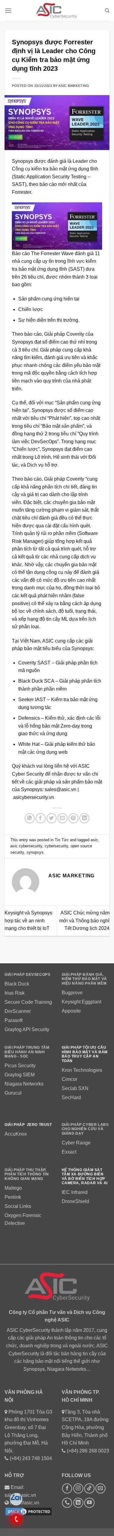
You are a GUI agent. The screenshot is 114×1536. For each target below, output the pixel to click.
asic (94, 840)
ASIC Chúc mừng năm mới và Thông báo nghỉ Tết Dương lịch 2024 (84, 920)
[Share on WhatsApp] (30, 818)
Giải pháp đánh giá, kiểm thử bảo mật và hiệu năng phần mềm (84, 979)
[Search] (107, 10)
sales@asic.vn (60, 789)
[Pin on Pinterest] (73, 818)
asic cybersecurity (26, 846)
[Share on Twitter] (52, 818)
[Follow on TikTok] (89, 1488)
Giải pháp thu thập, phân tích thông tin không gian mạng (27, 1174)
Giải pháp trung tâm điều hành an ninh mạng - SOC (27, 1051)
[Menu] (8, 10)
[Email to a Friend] (62, 818)
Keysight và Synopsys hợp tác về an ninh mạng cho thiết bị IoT (28, 920)
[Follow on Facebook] (67, 1488)
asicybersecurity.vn (33, 797)
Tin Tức (62, 840)
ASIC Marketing (73, 85)
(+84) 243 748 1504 (31, 1458)
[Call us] (67, 1503)
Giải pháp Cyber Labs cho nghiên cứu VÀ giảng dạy (85, 1129)
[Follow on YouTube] (89, 1503)
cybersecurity (56, 846)
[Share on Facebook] (41, 818)
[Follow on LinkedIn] (78, 1503)
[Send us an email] (100, 1488)
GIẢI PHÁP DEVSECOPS (27, 974)
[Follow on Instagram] (78, 1488)
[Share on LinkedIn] (84, 818)
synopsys (34, 852)
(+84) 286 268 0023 (88, 1450)
